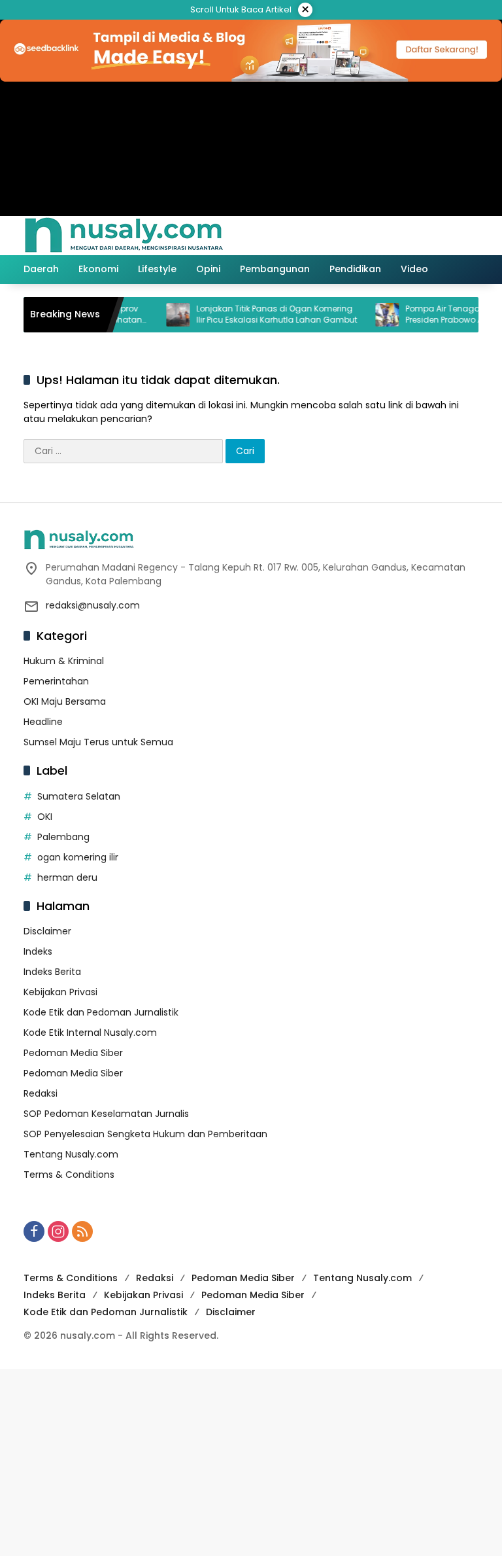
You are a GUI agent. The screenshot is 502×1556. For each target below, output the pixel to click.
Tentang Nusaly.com (71, 1154)
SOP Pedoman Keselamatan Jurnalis (106, 1113)
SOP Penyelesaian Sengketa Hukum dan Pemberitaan (145, 1133)
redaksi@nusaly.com (93, 605)
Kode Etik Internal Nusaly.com (90, 1032)
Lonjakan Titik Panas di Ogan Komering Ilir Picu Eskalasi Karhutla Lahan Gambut (262, 314)
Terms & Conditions (69, 1174)
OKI (44, 816)
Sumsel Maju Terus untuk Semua (98, 742)
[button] (413, 235)
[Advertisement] (251, 1460)
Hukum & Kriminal (64, 660)
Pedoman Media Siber (73, 1052)
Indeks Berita (52, 971)
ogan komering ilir (77, 857)
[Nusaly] (124, 234)
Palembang (63, 836)
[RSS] (82, 1231)
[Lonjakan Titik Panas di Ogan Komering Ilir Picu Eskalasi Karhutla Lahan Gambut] (163, 315)
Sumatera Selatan (78, 796)
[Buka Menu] (442, 235)
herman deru (67, 877)
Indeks (38, 951)
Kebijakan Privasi (60, 992)
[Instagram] (58, 1231)
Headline (43, 721)
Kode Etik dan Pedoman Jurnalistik (101, 1012)
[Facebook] (34, 1231)
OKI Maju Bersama (65, 701)
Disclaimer (47, 931)
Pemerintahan (56, 681)
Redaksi (41, 1093)
